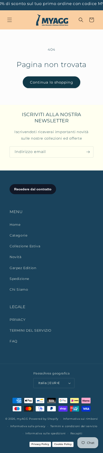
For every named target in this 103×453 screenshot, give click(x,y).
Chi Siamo (19, 289)
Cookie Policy (63, 444)
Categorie (18, 235)
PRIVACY (17, 319)
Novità (16, 257)
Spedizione (19, 279)
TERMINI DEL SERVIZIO (31, 330)
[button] (9, 20)
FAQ (13, 341)
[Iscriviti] (88, 152)
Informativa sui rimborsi (80, 418)
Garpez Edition (23, 268)
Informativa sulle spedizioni (45, 433)
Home (15, 224)
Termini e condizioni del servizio (73, 426)
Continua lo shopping (51, 82)
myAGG (22, 418)
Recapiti (76, 433)
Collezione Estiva (25, 246)
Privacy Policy (40, 444)
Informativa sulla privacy (28, 426)
